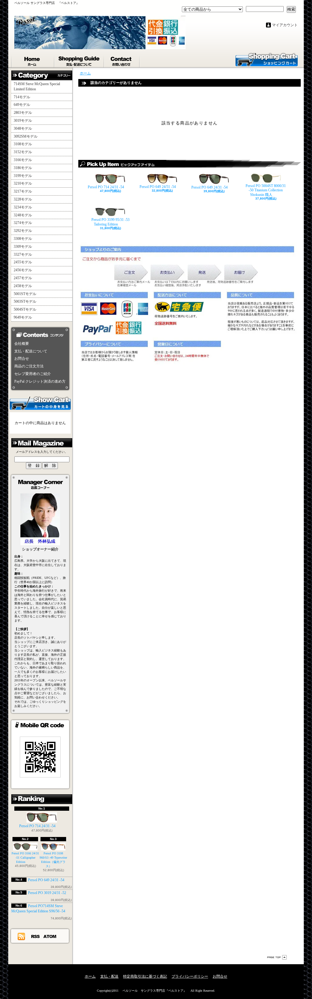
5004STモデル (25, 309)
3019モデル (23, 120)
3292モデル (23, 231)
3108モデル (23, 144)
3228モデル (23, 199)
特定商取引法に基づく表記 (145, 976)
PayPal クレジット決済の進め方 (40, 381)
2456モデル (23, 270)
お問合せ (122, 59)
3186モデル (23, 168)
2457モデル (23, 278)
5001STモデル (25, 294)
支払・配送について (79, 59)
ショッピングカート (267, 59)
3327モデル (23, 254)
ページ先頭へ (277, 957)
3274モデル (23, 223)
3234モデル (23, 207)
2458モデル (23, 286)
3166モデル (23, 160)
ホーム (33, 59)
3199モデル (23, 176)
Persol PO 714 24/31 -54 (37, 826)
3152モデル (23, 152)
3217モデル (23, 191)
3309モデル (23, 246)
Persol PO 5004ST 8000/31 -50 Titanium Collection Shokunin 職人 (266, 190)
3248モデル (23, 215)
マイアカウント (285, 25)
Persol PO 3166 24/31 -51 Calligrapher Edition (25, 858)
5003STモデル (25, 301)
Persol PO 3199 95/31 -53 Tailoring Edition (110, 222)
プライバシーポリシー (190, 976)
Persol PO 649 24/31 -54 (46, 880)
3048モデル (23, 128)
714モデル (22, 97)
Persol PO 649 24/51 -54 (158, 187)
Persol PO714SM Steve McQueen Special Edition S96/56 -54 (38, 908)
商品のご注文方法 (29, 366)
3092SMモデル (25, 136)
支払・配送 (109, 976)
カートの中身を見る (40, 403)
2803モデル (23, 112)
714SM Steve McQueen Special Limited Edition (37, 86)
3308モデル (23, 238)
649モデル (22, 105)
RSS (35, 936)
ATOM (50, 936)
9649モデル (23, 317)
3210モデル (23, 183)
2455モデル (23, 262)
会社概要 (21, 343)
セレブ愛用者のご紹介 (32, 374)
